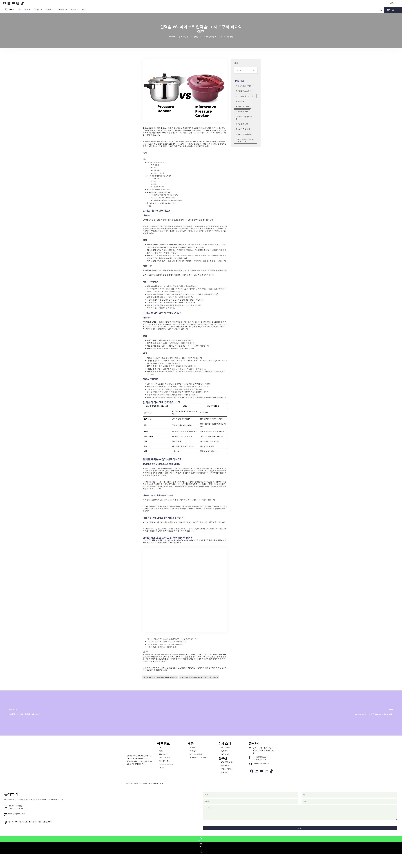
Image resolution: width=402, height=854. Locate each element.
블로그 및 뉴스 (164, 757)
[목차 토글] (144, 159)
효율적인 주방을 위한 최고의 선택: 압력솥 (166, 195)
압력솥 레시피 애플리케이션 (245, 118)
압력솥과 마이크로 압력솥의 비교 (159, 189)
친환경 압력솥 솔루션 (243, 91)
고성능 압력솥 (161, 659)
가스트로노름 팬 (196, 754)
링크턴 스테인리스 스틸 (136, 783)
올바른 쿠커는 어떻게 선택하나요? (160, 192)
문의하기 (212, 668)
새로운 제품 (240, 101)
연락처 (84, 9)
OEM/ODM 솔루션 (227, 762)
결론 (150, 206)
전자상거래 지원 (226, 769)
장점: (155, 168)
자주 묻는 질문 (164, 761)
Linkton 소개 (164, 754)
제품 (26, 9)
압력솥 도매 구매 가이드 (244, 134)
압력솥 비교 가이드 (242, 106)
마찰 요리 (193, 751)
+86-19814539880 (259, 760)
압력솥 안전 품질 (242, 124)
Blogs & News (159, 677)
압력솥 (192, 747)
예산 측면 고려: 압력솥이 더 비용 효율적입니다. (168, 200)
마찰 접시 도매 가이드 (243, 86)
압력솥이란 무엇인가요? (156, 162)
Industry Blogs (171, 677)
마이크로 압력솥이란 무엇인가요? (160, 176)
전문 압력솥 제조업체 (155, 540)
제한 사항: (156, 170)
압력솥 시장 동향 (242, 111)
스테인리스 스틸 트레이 (198, 757)
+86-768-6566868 (259, 757)
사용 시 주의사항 (159, 173)
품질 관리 (224, 751)
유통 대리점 (224, 765)
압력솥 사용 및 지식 (243, 129)
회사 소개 (60, 9)
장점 (155, 181)
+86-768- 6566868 (15, 806)
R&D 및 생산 (225, 754)
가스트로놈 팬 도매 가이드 (245, 96)
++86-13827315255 (15, 809)
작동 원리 (156, 165)
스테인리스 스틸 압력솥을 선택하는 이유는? (163, 203)
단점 (155, 184)
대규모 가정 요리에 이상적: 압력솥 (164, 198)
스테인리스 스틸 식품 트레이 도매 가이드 (245, 140)
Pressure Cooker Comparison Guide (203, 677)
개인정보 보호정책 (166, 764)
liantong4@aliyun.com (261, 763)
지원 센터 (224, 772)
